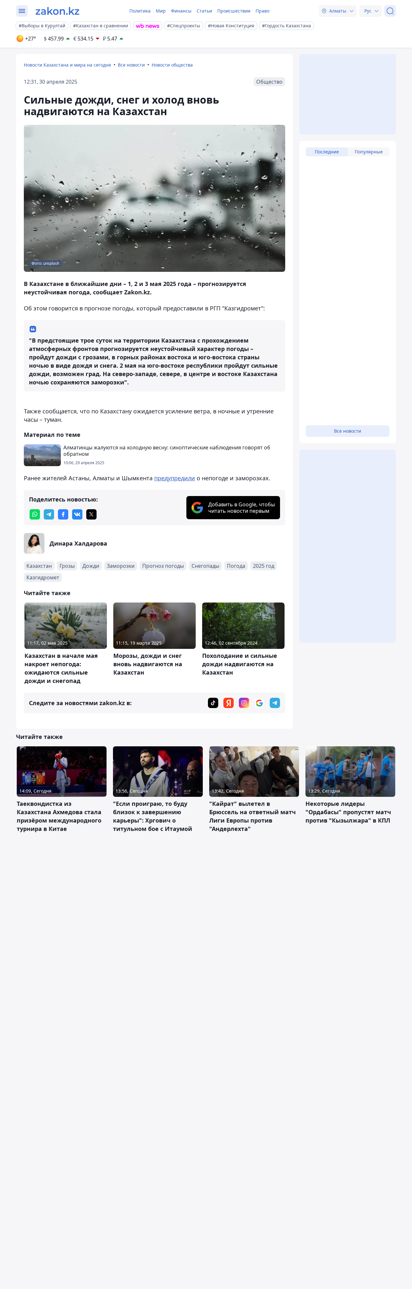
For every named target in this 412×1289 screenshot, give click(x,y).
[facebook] (63, 514)
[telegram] (49, 514)
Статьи (204, 11)
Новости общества (172, 65)
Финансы (181, 11)
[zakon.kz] (57, 11)
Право (262, 11)
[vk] (77, 514)
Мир (161, 11)
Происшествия (233, 11)
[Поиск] (390, 11)
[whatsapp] (35, 514)
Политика (140, 11)
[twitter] (91, 514)
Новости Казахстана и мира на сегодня (67, 65)
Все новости (131, 65)
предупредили (174, 478)
